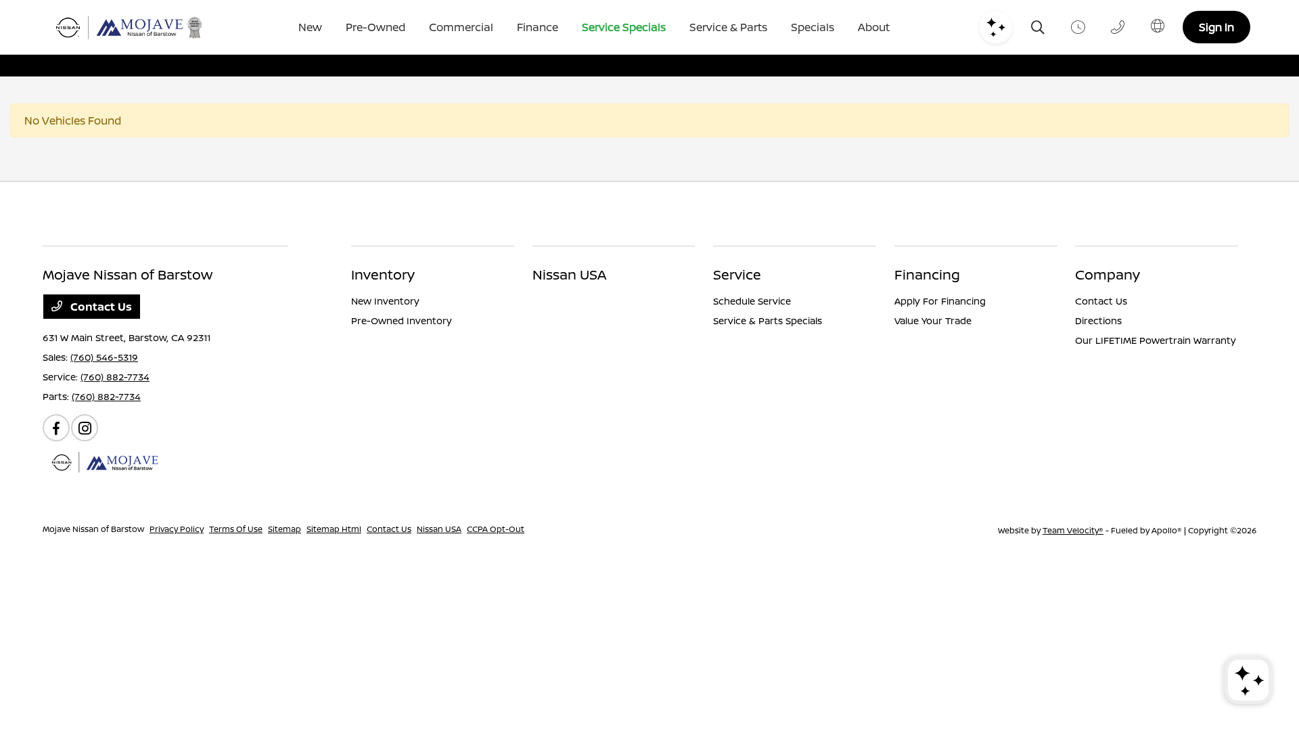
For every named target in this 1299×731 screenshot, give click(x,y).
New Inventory (385, 300)
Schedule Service (752, 300)
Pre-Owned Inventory (401, 320)
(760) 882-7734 (115, 376)
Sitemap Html (333, 529)
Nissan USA (569, 274)
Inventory (383, 274)
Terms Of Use (236, 529)
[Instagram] (84, 427)
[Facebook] (56, 427)
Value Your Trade (933, 320)
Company (1107, 274)
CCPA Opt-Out (495, 529)
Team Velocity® (1073, 530)
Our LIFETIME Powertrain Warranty (1155, 340)
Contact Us (100, 306)
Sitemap (284, 529)
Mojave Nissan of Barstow (93, 529)
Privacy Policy (177, 529)
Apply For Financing (940, 300)
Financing (927, 274)
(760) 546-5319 (104, 357)
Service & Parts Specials (767, 320)
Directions (1098, 320)
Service (737, 274)
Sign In (1216, 27)
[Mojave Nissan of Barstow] (129, 27)
